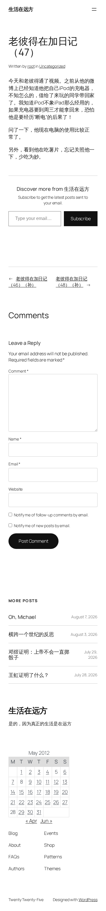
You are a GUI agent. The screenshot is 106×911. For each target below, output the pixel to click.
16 (30, 791)
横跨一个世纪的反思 (31, 634)
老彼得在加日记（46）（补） (27, 281)
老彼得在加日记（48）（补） (71, 281)
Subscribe (81, 218)
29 (21, 812)
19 (56, 791)
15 (21, 791)
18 (47, 791)
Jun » (46, 820)
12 (56, 781)
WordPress (88, 899)
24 (39, 802)
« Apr (31, 820)
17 (39, 791)
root (31, 66)
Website (15, 489)
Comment (18, 371)
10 (39, 781)
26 (56, 802)
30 (30, 812)
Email (14, 464)
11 (47, 781)
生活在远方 (20, 9)
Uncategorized (52, 66)
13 (64, 781)
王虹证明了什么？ (28, 675)
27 (65, 802)
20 (65, 791)
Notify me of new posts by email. (42, 525)
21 (12, 802)
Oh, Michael (22, 617)
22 (21, 802)
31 (38, 812)
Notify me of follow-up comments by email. (51, 514)
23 (30, 802)
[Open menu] (94, 9)
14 (13, 791)
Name (14, 439)
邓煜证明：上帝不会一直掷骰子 (38, 654)
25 (47, 802)
